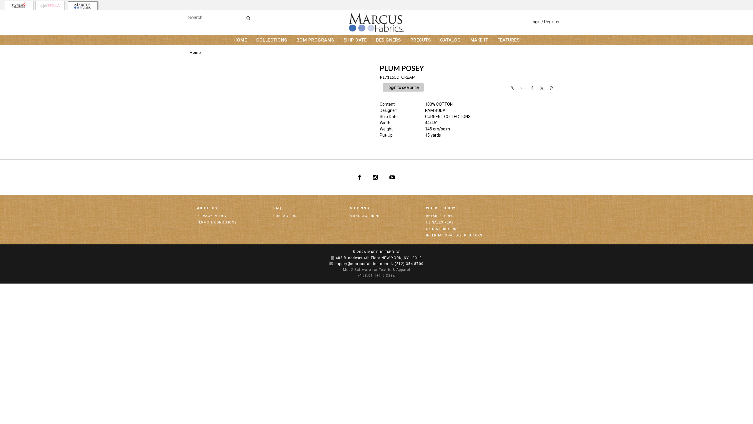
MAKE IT (479, 40)
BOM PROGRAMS (315, 40)
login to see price (403, 87)
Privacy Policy (212, 216)
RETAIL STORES (440, 216)
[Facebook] (359, 177)
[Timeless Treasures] (19, 5)
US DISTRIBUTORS (442, 229)
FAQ (277, 208)
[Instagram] (375, 177)
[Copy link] (512, 88)
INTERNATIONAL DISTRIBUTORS (454, 235)
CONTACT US (284, 216)
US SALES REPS (440, 222)
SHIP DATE (355, 40)
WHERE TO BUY (441, 208)
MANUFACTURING (365, 216)
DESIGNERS (388, 40)
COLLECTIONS (271, 40)
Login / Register (545, 21)
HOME (240, 40)
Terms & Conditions (217, 222)
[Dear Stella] (50, 5)
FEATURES (508, 40)
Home (195, 52)
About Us (207, 208)
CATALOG (450, 40)
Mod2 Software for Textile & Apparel (376, 270)
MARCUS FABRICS (384, 252)
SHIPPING (359, 208)
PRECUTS (420, 40)
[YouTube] (392, 177)
